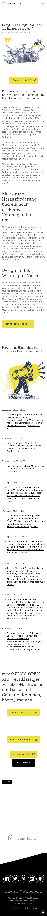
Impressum (33, 908)
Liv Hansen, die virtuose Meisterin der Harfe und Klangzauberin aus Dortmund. (25, 469)
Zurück (7, 782)
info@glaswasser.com (23, 903)
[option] (23, 838)
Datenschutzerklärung (18, 908)
